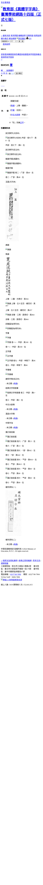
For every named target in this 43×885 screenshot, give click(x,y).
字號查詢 (34, 54)
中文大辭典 (15, 115)
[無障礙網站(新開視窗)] (11, 580)
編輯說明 (22, 36)
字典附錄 (29, 36)
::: (1, 36)
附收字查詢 (9, 57)
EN (30, 39)
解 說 (4, 71)
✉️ (12, 73)
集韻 (13, 106)
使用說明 (37, 36)
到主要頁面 (5, 2)
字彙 (13, 110)
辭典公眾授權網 (25, 561)
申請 (15, 384)
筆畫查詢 (12, 54)
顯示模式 (4, 39)
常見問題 (14, 36)
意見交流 (36, 561)
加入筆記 (19, 73)
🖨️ (10, 73)
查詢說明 (6, 44)
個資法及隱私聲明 (10, 561)
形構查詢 (19, 54)
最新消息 (6, 36)
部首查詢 (4, 54)
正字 (22, 123)
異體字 (11, 71)
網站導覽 (12, 39)
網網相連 (4, 563)
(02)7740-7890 (15, 574)
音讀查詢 (26, 54)
